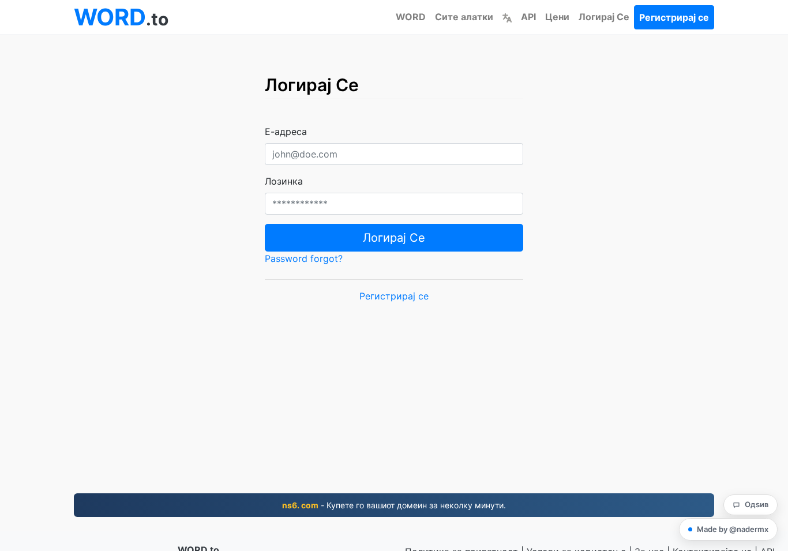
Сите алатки (464, 17)
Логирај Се (604, 17)
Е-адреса (286, 131)
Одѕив (756, 504)
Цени (557, 17)
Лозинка (284, 181)
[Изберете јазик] (507, 16)
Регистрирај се (674, 17)
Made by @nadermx (732, 529)
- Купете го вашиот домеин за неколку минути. (394, 505)
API (528, 17)
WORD (411, 17)
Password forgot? (304, 258)
